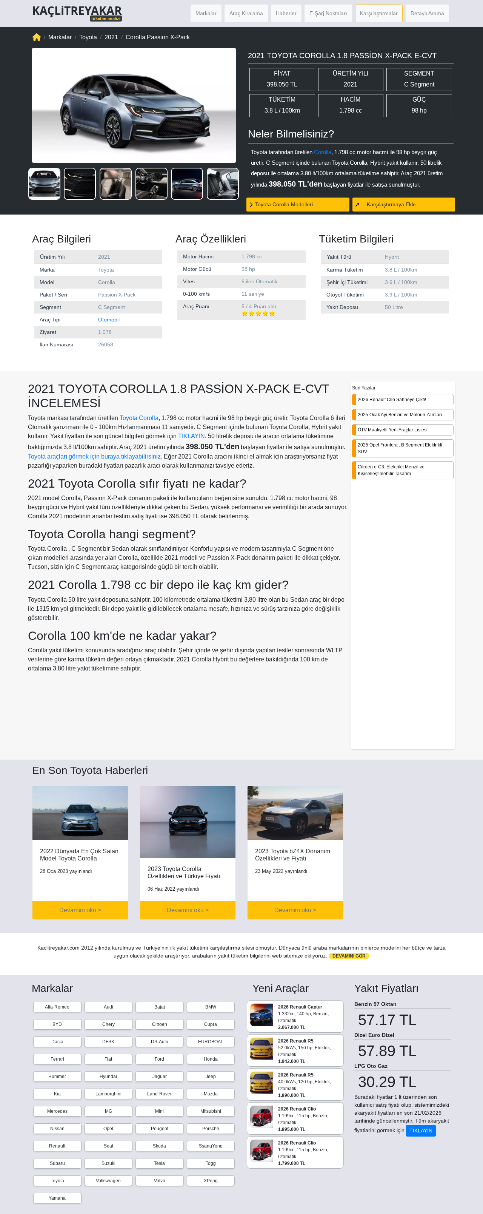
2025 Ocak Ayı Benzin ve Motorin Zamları (400, 414)
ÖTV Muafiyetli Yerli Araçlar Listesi (393, 429)
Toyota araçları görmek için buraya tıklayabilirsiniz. (95, 456)
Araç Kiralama (246, 13)
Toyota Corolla (139, 418)
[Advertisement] (403, 618)
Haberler (286, 13)
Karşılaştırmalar (379, 13)
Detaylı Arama (427, 13)
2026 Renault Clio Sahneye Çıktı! (392, 399)
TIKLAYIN (191, 436)
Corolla (322, 152)
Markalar (206, 13)
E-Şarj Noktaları (328, 13)
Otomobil (109, 320)
